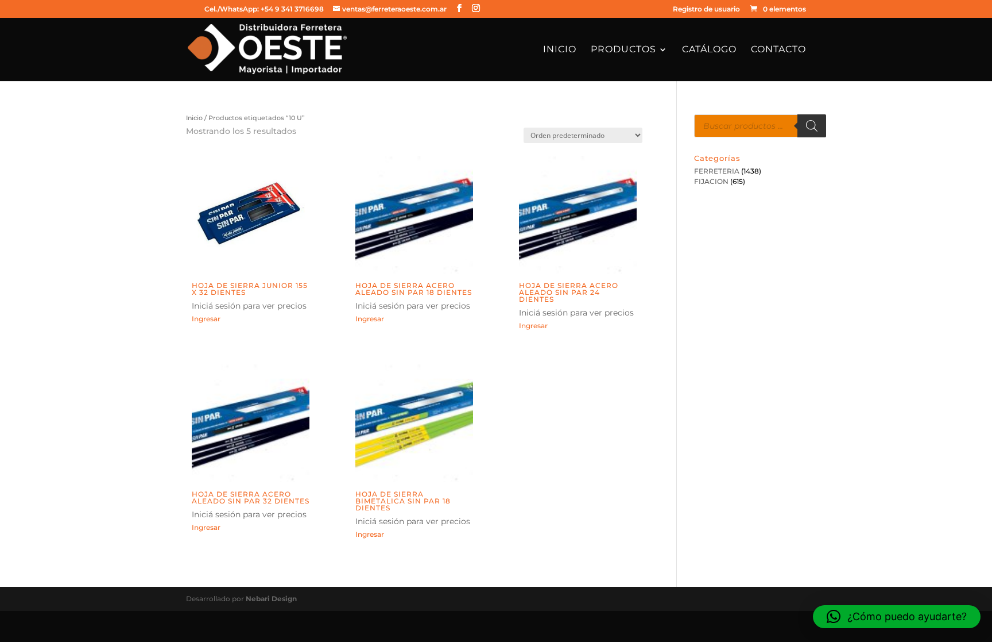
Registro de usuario (706, 9)
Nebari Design (271, 598)
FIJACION (711, 181)
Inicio (559, 50)
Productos (623, 50)
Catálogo (709, 50)
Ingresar (206, 318)
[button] (897, 616)
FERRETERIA (716, 171)
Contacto (778, 50)
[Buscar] (811, 125)
